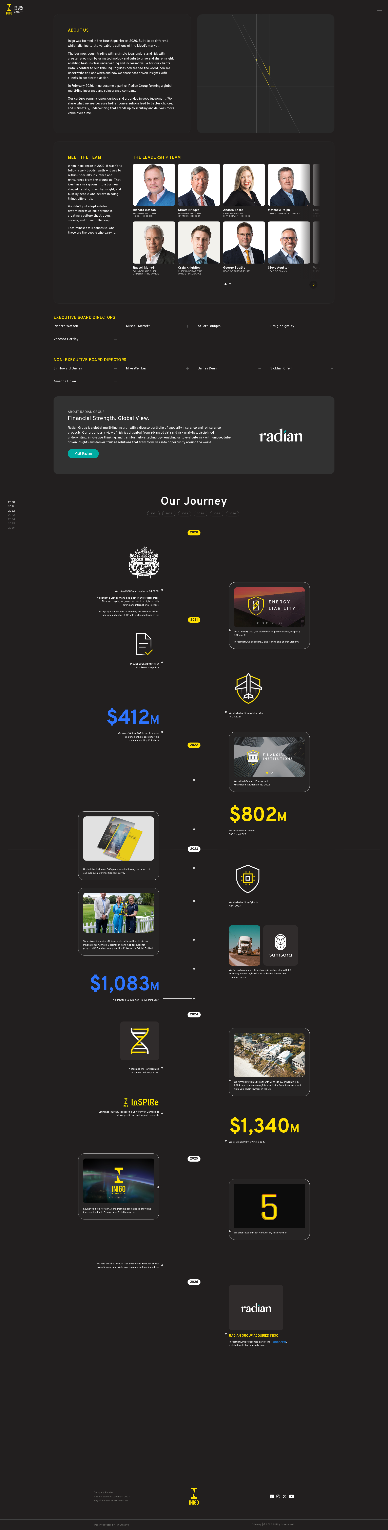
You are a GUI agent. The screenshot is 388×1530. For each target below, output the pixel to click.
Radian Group (278, 1342)
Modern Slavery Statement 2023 (112, 1496)
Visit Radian (83, 454)
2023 (184, 513)
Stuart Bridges (209, 326)
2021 (153, 513)
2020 (11, 502)
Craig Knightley (282, 326)
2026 (232, 513)
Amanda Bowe (65, 381)
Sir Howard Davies (68, 368)
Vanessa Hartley (66, 339)
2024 (200, 513)
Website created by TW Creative (111, 1525)
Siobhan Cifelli (281, 368)
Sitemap (256, 1524)
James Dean (207, 368)
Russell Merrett (138, 326)
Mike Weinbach (137, 368)
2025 (216, 513)
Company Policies (103, 1492)
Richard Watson (66, 326)
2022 (169, 513)
